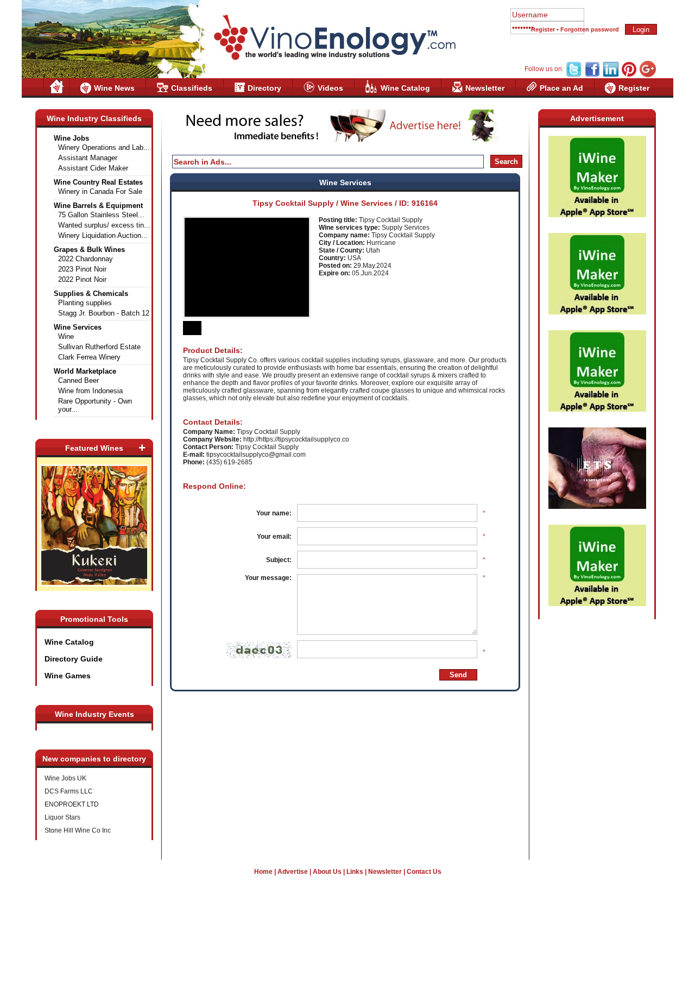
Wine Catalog (405, 88)
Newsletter (484, 88)
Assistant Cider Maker (93, 168)
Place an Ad (561, 88)
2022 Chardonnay (85, 259)
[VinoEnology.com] (334, 38)
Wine (66, 336)
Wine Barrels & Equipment (98, 205)
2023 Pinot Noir (82, 269)
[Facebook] (592, 75)
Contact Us (424, 871)
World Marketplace (85, 371)
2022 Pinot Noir (82, 279)
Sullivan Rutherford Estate (99, 347)
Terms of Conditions (347, 961)
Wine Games (68, 675)
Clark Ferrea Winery (89, 357)
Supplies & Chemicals (91, 293)
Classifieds (191, 88)
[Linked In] (611, 75)
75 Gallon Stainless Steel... (101, 215)
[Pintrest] (629, 75)
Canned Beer (78, 380)
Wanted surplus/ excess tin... (104, 225)
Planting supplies (85, 303)
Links (354, 871)
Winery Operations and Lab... (104, 147)
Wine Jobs (71, 138)
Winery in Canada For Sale (100, 191)
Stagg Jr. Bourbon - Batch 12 (103, 313)
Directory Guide (74, 658)
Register (543, 29)
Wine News (114, 88)
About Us (327, 871)
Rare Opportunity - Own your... (95, 405)
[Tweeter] (574, 75)
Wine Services (78, 327)
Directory (264, 88)
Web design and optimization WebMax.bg (347, 985)
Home (263, 871)
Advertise (292, 871)
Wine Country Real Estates (98, 182)
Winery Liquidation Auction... (103, 235)
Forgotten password (589, 29)
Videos (330, 88)
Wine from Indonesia (90, 391)
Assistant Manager (87, 158)
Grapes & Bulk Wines (89, 249)
